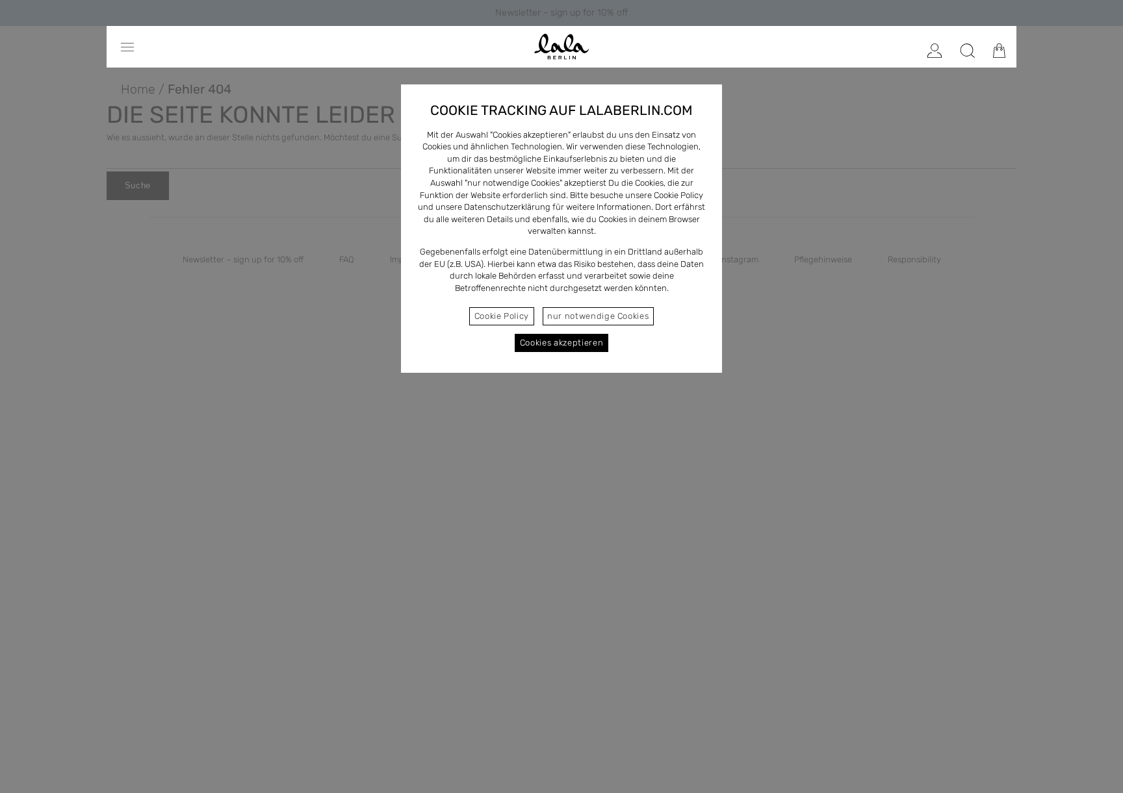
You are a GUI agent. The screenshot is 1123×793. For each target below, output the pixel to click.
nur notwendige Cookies (598, 316)
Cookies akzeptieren (561, 342)
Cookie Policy (501, 316)
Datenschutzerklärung (507, 207)
